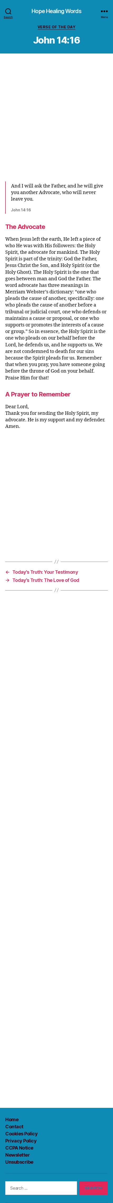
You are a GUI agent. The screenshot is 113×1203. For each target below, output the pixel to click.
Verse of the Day (56, 27)
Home (11, 1119)
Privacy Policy (21, 1140)
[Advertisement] (56, 117)
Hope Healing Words (56, 11)
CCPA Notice (19, 1148)
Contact (14, 1126)
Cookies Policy (21, 1133)
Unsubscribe (19, 1162)
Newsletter (17, 1155)
